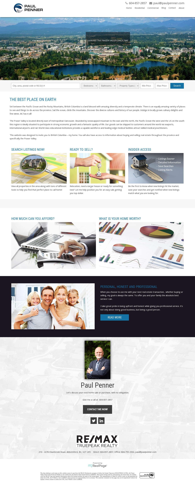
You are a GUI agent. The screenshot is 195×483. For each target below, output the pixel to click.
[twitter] (94, 420)
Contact (172, 7)
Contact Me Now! (97, 409)
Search (177, 85)
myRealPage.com (97, 466)
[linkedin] (101, 420)
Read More (115, 317)
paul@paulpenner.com (145, 451)
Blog (163, 7)
